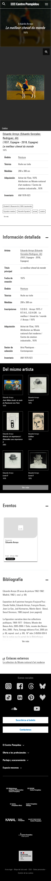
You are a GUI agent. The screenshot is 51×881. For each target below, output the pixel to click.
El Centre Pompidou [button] (12, 745)
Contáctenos (25, 729)
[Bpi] (16, 791)
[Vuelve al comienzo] (44, 874)
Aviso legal (9, 869)
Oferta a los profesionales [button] (15, 752)
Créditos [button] (5, 128)
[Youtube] (37, 710)
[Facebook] (20, 687)
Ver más (25, 487)
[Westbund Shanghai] (36, 822)
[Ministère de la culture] (25, 856)
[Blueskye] (42, 687)
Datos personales (39, 869)
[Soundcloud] (14, 710)
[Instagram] (8, 687)
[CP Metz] (18, 806)
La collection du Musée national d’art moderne (24, 662)
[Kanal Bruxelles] (17, 822)
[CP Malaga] (33, 806)
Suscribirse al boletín (25, 720)
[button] (25, 237)
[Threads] (31, 687)
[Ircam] (36, 791)
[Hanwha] (25, 837)
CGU (30, 869)
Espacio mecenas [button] (11, 767)
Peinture (22, 157)
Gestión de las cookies (25, 873)
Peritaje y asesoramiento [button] (14, 760)
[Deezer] (42, 698)
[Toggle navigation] (46, 4)
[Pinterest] (31, 698)
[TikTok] (8, 698)
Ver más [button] (25, 641)
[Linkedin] (20, 698)
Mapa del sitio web (20, 869)
